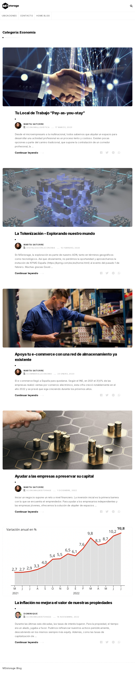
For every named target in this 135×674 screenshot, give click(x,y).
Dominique (31, 613)
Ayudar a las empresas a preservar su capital (54, 476)
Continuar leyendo (26, 152)
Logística (43, 127)
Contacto (26, 15)
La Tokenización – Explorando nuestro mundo (55, 233)
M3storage (44, 490)
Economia (32, 127)
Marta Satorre (34, 124)
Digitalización (35, 248)
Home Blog (43, 15)
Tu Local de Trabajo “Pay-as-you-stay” (50, 113)
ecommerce (33, 374)
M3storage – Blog (11, 6)
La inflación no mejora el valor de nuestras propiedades (63, 602)
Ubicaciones (9, 15)
